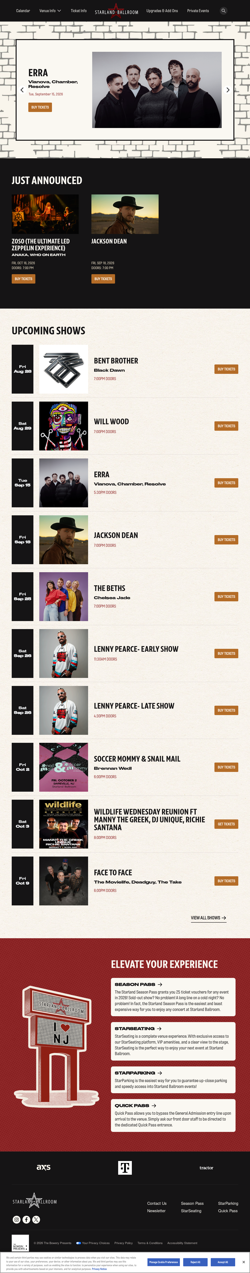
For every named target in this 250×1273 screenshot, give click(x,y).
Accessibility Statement (182, 1243)
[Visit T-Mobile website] (125, 1168)
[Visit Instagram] (17, 1220)
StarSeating (191, 1210)
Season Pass (192, 1203)
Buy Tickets (40, 105)
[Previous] (22, 90)
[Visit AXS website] (43, 1168)
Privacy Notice (99, 1268)
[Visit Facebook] (26, 1220)
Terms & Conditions (150, 1243)
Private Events (198, 10)
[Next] (227, 90)
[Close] (243, 1262)
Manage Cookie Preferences (163, 1262)
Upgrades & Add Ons (162, 10)
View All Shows (205, 917)
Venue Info (47, 10)
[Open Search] (224, 11)
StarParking (228, 1203)
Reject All (195, 1262)
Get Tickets (226, 824)
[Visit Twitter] (36, 1220)
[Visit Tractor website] (206, 1168)
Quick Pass (228, 1210)
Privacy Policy (123, 1243)
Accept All (223, 1262)
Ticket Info (79, 10)
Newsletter (156, 1210)
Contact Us (157, 1203)
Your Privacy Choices (96, 1243)
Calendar (23, 10)
